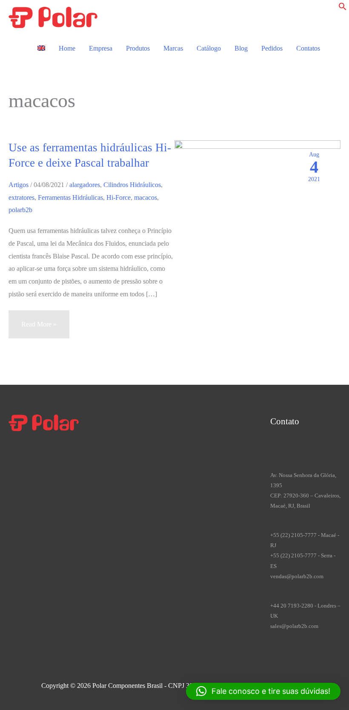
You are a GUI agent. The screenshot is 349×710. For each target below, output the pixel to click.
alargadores (84, 184)
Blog (241, 48)
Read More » (39, 329)
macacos (145, 197)
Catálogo (209, 48)
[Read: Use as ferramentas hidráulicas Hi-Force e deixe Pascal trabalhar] (257, 212)
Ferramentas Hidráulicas (70, 197)
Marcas (173, 48)
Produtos (138, 48)
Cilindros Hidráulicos (132, 184)
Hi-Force (118, 197)
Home (67, 48)
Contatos (308, 48)
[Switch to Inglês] (41, 48)
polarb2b (20, 209)
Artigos (19, 184)
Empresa (100, 48)
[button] (342, 8)
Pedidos (272, 48)
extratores (21, 197)
